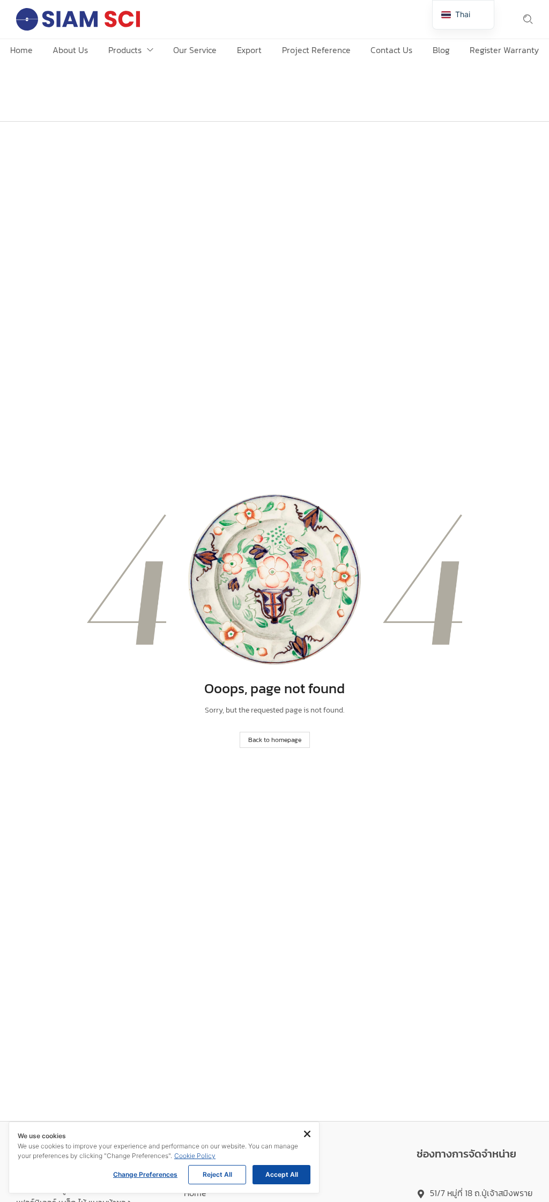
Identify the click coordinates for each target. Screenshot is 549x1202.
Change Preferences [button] (145, 1174)
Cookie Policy (195, 1156)
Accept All (281, 1174)
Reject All (217, 1174)
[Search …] (528, 19)
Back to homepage (274, 740)
